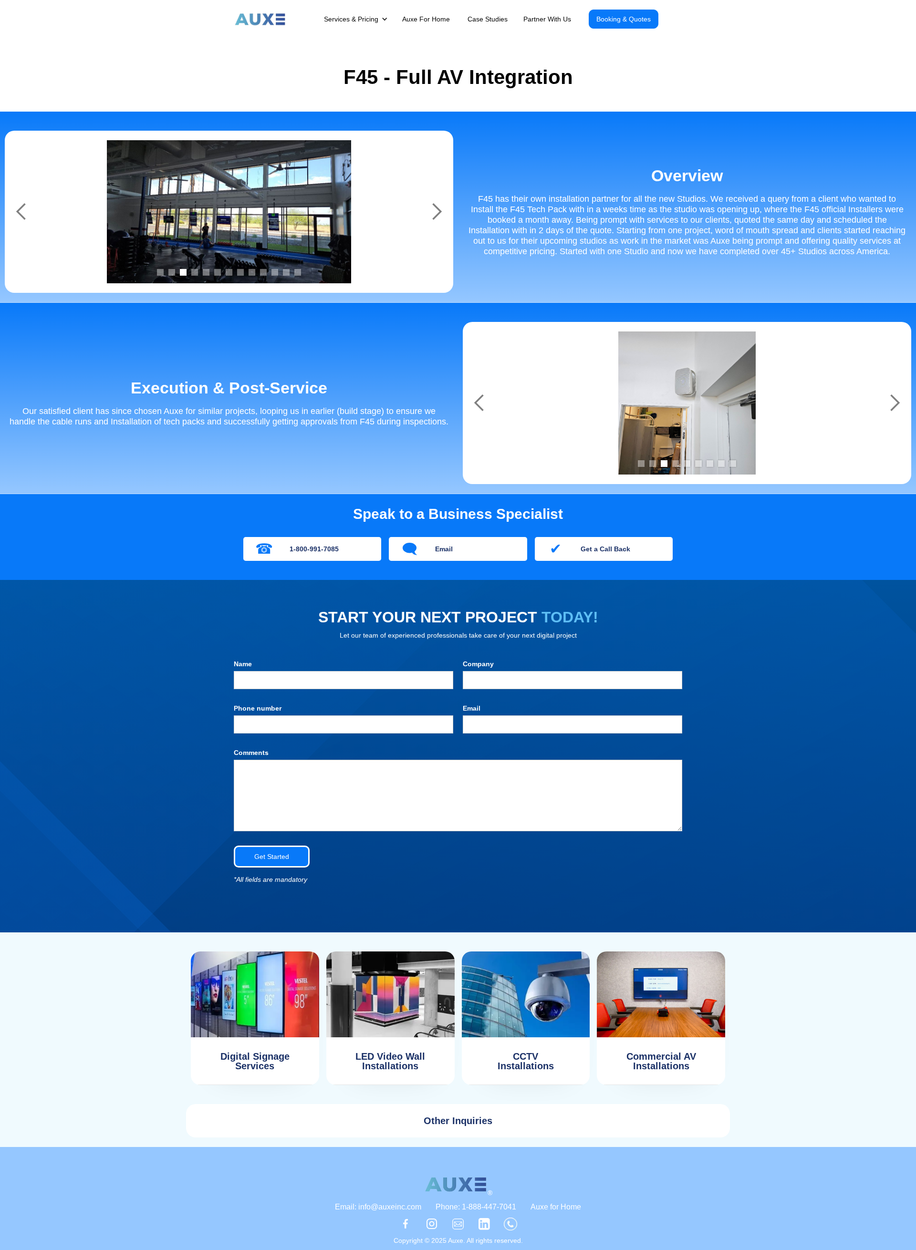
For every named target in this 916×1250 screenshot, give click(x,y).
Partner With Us (547, 19)
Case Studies (488, 19)
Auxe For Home (426, 19)
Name (243, 664)
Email (471, 708)
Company (478, 664)
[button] (360, 19)
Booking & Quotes (623, 19)
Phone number (257, 708)
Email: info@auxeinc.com (378, 1207)
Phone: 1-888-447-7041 (476, 1207)
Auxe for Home (556, 1207)
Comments (251, 752)
